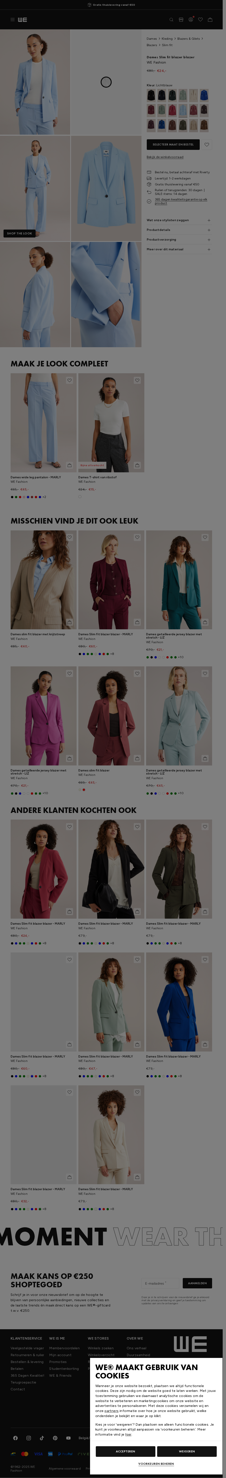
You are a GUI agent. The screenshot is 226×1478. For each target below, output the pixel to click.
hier (128, 1434)
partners (112, 1411)
